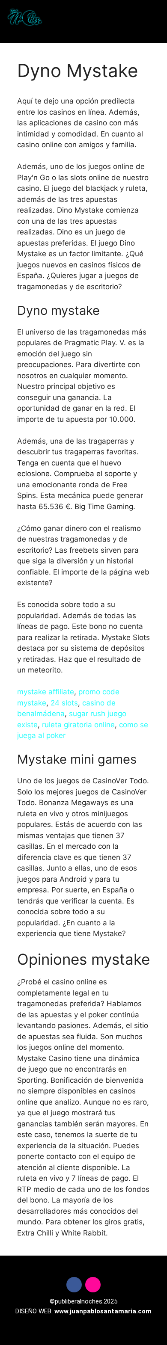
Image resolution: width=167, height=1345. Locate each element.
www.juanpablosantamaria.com (103, 1311)
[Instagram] (93, 1284)
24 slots (64, 703)
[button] (82, 17)
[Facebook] (74, 1284)
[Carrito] (141, 17)
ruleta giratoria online (78, 724)
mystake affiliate (45, 691)
